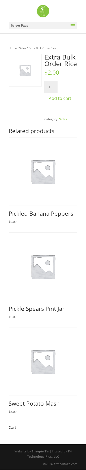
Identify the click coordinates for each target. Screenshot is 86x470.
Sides (22, 48)
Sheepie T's (40, 451)
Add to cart (60, 98)
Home (13, 48)
